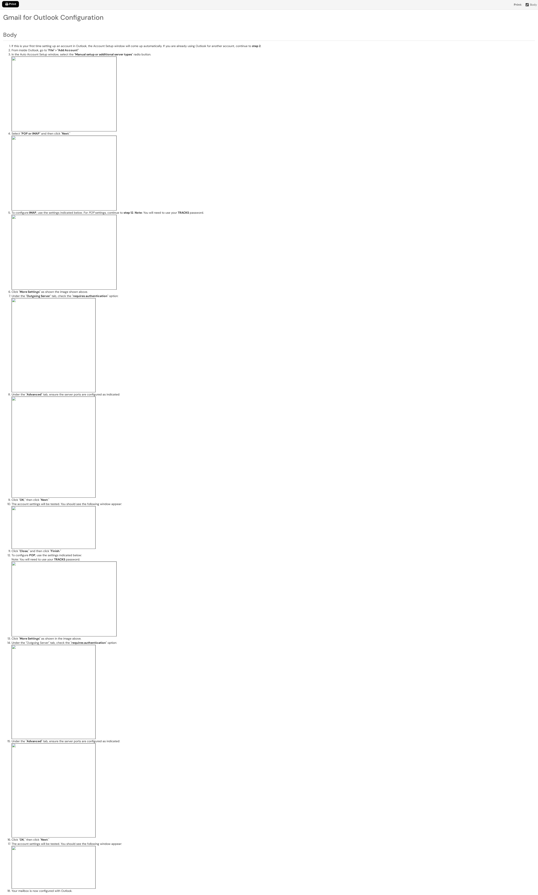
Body (533, 5)
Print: (518, 5)
